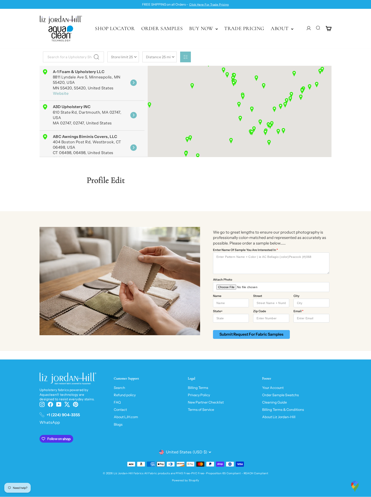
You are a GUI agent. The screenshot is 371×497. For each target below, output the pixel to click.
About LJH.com (126, 417)
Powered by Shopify (185, 480)
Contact (120, 409)
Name (217, 296)
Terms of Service (201, 409)
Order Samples (162, 28)
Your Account (273, 387)
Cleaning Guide (274, 402)
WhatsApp (50, 422)
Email (297, 311)
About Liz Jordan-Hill (278, 417)
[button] (316, 84)
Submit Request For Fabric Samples (251, 334)
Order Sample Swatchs (280, 395)
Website (60, 93)
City (296, 296)
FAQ (117, 402)
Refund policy (125, 395)
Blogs (118, 424)
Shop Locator (115, 28)
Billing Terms (198, 387)
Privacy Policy (199, 395)
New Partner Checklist (206, 402)
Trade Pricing (244, 28)
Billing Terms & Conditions (283, 409)
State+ (218, 311)
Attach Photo (222, 279)
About (280, 28)
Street (257, 296)
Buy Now (201, 28)
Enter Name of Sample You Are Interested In (244, 250)
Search (119, 387)
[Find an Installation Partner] (355, 486)
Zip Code (259, 311)
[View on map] (133, 83)
